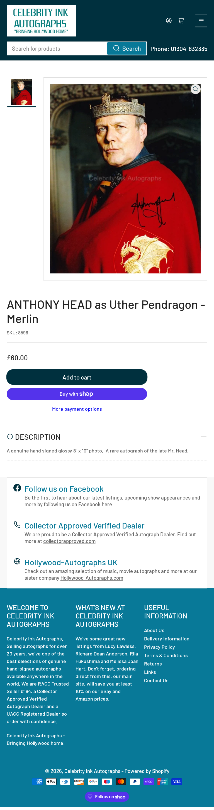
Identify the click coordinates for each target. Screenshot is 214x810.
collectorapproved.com (69, 541)
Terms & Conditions (166, 655)
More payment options (77, 409)
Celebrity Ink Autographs (92, 771)
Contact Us (156, 680)
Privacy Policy (159, 647)
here (107, 504)
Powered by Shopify (147, 771)
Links (150, 672)
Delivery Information (166, 638)
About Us (154, 630)
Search (131, 48)
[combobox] (77, 48)
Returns (153, 663)
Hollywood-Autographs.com (91, 577)
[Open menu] (201, 20)
